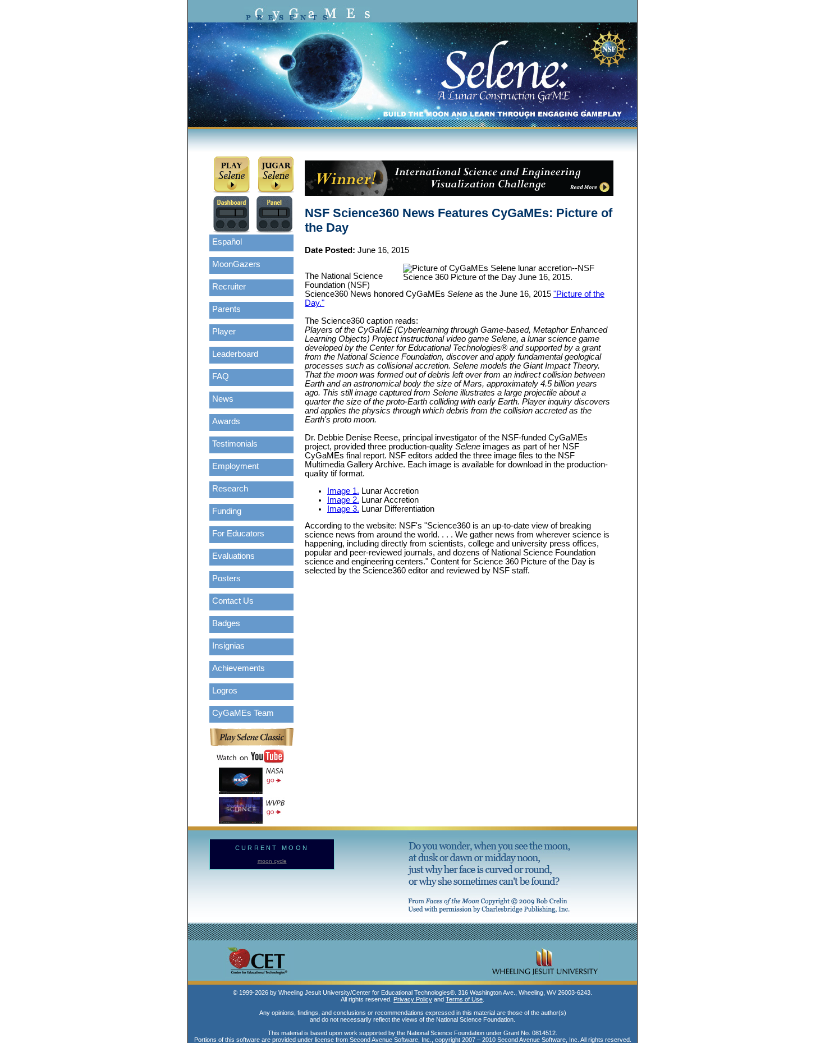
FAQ (220, 376)
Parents (226, 309)
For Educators (238, 533)
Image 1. (343, 490)
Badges (226, 623)
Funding (226, 511)
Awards (226, 421)
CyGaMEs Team (243, 713)
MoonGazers (236, 264)
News (222, 398)
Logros (224, 690)
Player (224, 331)
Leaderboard (235, 354)
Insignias (228, 645)
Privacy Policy (412, 999)
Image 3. (343, 508)
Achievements (238, 668)
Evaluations (233, 556)
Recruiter (229, 286)
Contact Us (233, 600)
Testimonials (235, 443)
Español (227, 241)
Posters (226, 578)
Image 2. (343, 499)
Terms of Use (464, 999)
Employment (235, 466)
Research (230, 488)
